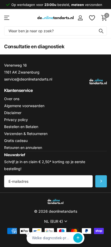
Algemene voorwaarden (24, 105)
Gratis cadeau (16, 140)
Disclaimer (12, 112)
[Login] (80, 18)
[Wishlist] (92, 18)
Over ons (11, 99)
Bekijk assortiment (7, 17)
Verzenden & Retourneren (25, 133)
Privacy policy (16, 119)
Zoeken (101, 30)
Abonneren (101, 181)
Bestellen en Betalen (21, 126)
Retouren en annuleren (23, 147)
